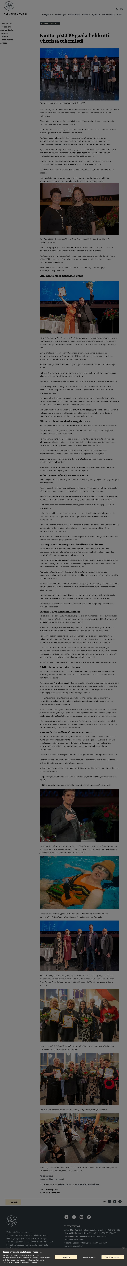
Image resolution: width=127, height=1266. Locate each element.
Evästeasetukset (89, 1257)
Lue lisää (34, 1262)
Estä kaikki (66, 1257)
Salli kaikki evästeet (112, 1257)
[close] (123, 1248)
